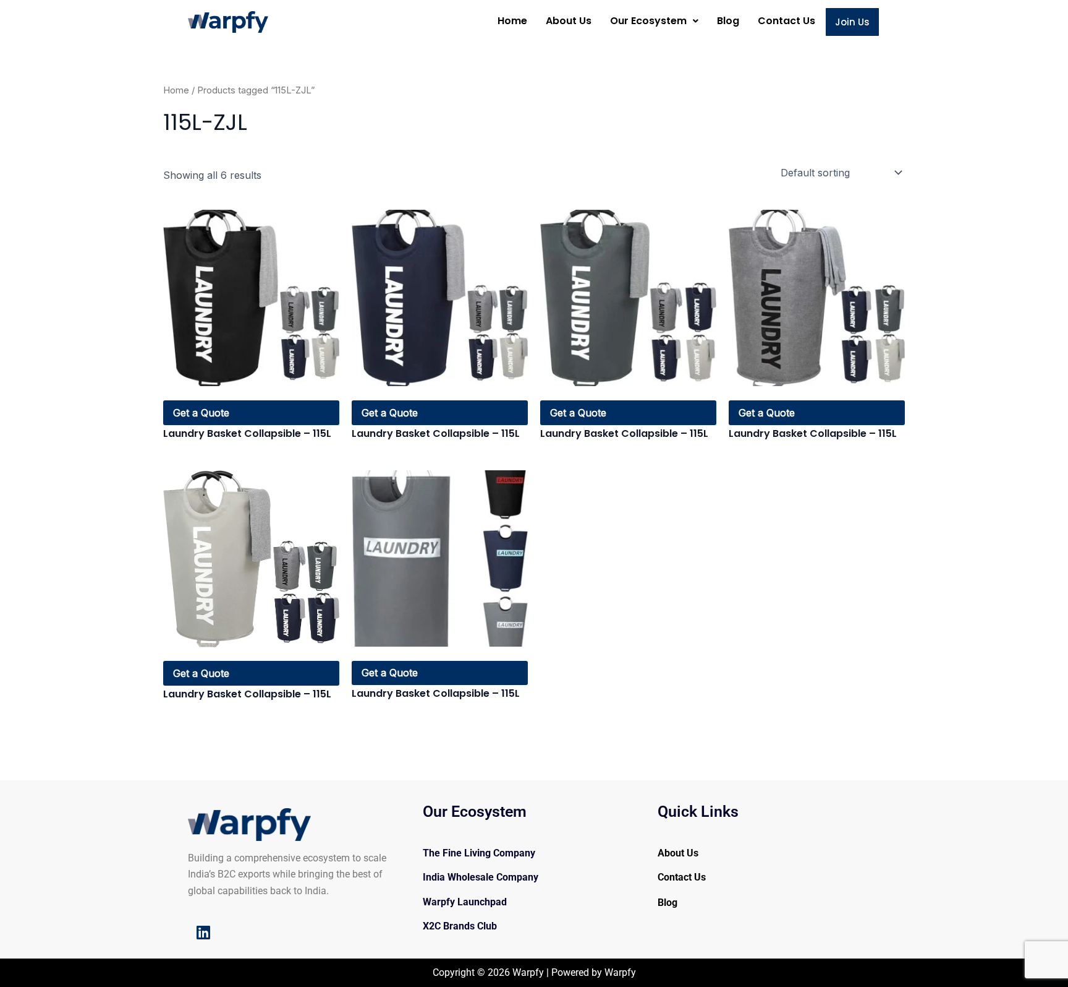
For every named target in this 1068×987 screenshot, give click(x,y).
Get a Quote (201, 413)
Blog (728, 21)
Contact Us (786, 21)
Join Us (852, 21)
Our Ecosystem (648, 21)
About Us (568, 21)
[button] (654, 21)
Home (512, 21)
